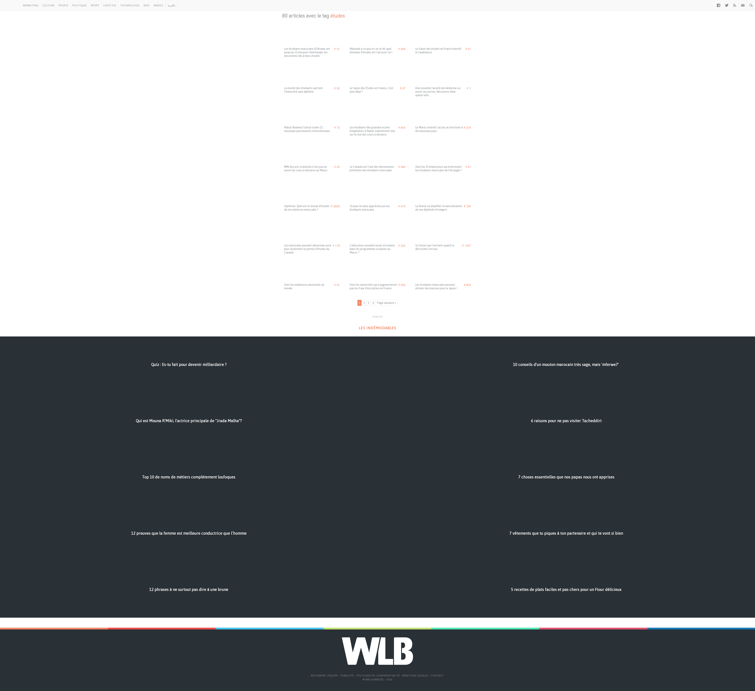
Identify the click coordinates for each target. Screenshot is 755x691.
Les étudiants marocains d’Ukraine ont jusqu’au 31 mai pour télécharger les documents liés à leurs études (307, 52)
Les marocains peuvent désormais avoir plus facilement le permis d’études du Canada (307, 249)
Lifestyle (109, 5)
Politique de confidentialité (378, 675)
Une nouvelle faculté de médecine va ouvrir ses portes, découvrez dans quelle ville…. (437, 92)
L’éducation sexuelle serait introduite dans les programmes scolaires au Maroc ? (372, 249)
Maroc (158, 5)
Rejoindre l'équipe (324, 675)
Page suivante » (386, 302)
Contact (437, 675)
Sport (95, 5)
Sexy (147, 5)
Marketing (31, 5)
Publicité (347, 675)
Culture (48, 5)
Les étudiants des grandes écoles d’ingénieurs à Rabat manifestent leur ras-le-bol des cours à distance (372, 131)
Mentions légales (415, 675)
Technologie (130, 5)
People (63, 5)
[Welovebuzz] (10, 5)
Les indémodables (377, 328)
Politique (79, 5)
